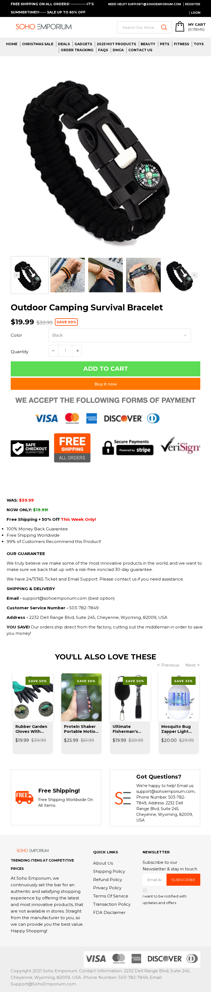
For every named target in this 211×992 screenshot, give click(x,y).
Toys (199, 44)
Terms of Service (110, 896)
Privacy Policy (107, 887)
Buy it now (106, 384)
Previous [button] (16, 275)
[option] (105, 156)
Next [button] (194, 275)
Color (16, 335)
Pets (164, 44)
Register (192, 4)
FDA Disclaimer (109, 912)
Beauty (148, 44)
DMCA (118, 50)
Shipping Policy (109, 871)
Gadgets (83, 44)
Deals (64, 44)
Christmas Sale (37, 44)
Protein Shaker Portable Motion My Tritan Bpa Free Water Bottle (81, 729)
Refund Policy (107, 879)
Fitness (181, 44)
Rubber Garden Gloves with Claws (31, 729)
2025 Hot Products (116, 44)
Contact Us (140, 50)
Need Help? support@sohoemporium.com (144, 4)
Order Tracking (77, 50)
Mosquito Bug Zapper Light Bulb (176, 729)
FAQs (103, 50)
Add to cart (105, 368)
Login (195, 13)
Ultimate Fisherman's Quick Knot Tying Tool (125, 729)
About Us (103, 863)
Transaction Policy (112, 904)
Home (11, 44)
